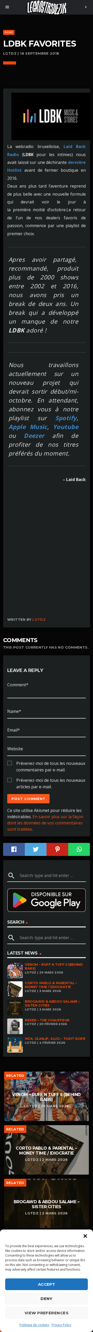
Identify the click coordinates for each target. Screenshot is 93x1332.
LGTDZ (39, 619)
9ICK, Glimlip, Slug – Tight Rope (55, 1039)
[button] (85, 1236)
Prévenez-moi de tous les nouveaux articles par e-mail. (50, 780)
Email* (13, 730)
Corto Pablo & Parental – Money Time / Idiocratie (51, 985)
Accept (46, 1284)
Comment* (17, 685)
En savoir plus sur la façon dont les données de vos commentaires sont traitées (45, 823)
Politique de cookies (34, 1325)
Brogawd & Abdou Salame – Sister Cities (52, 1003)
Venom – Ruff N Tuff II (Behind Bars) (54, 966)
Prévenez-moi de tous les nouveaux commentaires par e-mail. (50, 763)
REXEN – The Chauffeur (47, 1020)
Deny (46, 1298)
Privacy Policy (61, 1325)
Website (15, 749)
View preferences (46, 1312)
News (9, 32)
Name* (14, 711)
